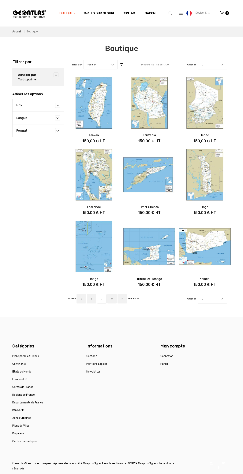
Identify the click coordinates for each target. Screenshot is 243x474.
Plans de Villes (20, 425)
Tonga (93, 279)
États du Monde (22, 371)
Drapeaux (18, 433)
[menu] (106, 13)
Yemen (205, 279)
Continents (19, 364)
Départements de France (27, 402)
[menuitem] (66, 13)
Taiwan (94, 135)
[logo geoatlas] (29, 13)
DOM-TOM (18, 410)
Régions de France (23, 394)
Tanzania (149, 135)
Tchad (204, 135)
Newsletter (93, 371)
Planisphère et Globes (25, 356)
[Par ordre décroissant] (121, 64)
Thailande (94, 207)
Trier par (77, 64)
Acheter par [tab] (27, 75)
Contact (91, 356)
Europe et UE (20, 379)
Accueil (16, 31)
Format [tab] (21, 130)
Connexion (166, 356)
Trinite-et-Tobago (149, 279)
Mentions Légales (96, 364)
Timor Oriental (149, 207)
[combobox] (101, 64)
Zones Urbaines (21, 418)
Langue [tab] (22, 118)
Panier (164, 364)
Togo (204, 207)
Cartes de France (22, 387)
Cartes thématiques (24, 441)
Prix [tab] (19, 105)
